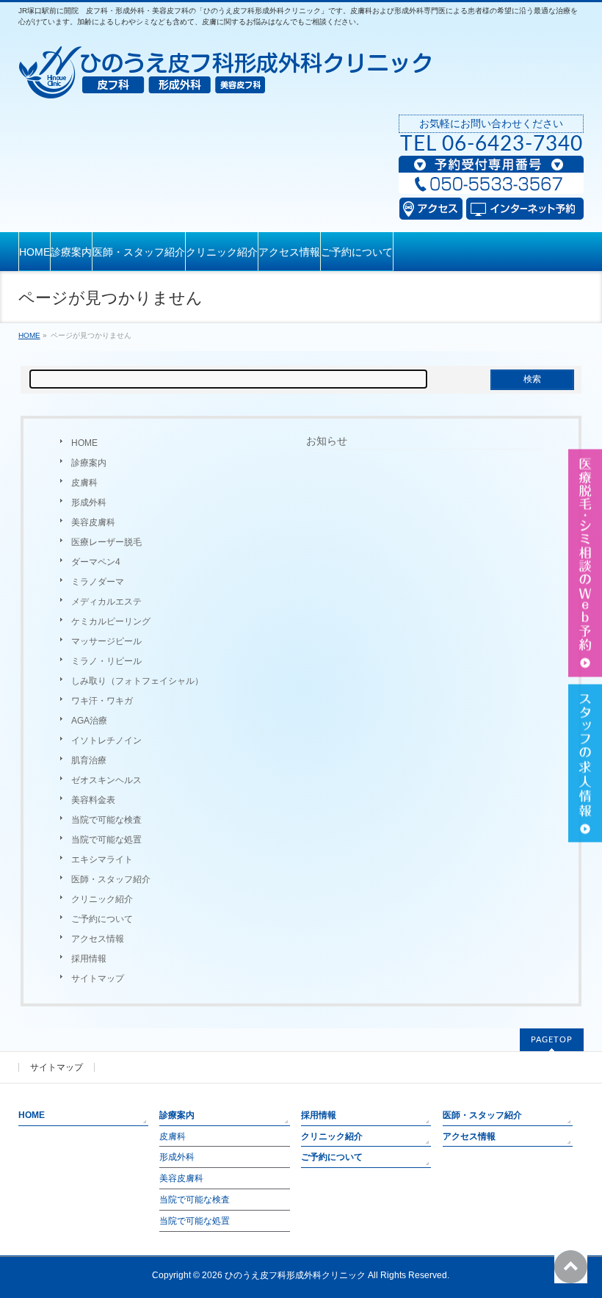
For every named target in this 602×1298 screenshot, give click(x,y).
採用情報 (88, 958)
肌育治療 (88, 760)
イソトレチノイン (106, 740)
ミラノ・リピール (106, 661)
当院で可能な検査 (106, 820)
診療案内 (88, 463)
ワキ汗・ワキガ (102, 701)
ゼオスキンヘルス (106, 780)
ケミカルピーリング (110, 621)
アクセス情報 (97, 939)
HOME (84, 443)
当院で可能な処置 (106, 839)
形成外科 (88, 502)
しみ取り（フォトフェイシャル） (137, 681)
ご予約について (102, 919)
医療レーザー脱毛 (106, 542)
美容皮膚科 (93, 522)
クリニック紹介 (102, 899)
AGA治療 (89, 720)
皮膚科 (84, 482)
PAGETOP (552, 1040)
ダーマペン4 (95, 562)
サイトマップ (97, 978)
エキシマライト (102, 859)
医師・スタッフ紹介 (110, 879)
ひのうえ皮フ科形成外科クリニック (295, 1275)
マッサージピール (106, 641)
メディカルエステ (106, 601)
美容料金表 (93, 800)
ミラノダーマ (97, 582)
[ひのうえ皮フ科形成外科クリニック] (225, 83)
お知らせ (326, 441)
